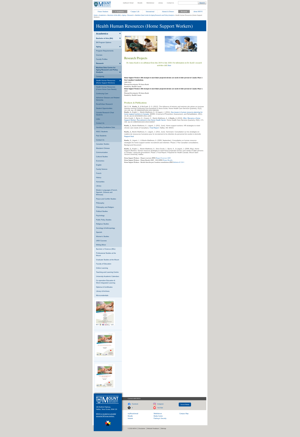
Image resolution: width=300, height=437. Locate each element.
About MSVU (198, 11)
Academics (120, 11)
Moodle (140, 3)
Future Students (103, 11)
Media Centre (158, 416)
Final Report (154, 128)
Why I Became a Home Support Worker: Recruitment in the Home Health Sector (162, 119)
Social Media (184, 404)
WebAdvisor (150, 3)
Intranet (130, 418)
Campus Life (135, 11)
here (169, 65)
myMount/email (133, 413)
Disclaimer (141, 428)
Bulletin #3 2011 (178, 162)
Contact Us (170, 3)
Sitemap (163, 428)
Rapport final (129, 136)
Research (184, 11)
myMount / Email (128, 3)
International (150, 11)
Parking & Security (160, 418)
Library (160, 3)
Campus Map (183, 413)
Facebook (135, 404)
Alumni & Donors (168, 11)
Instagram (160, 404)
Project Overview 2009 (163, 158)
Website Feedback (153, 428)
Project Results (167, 160)
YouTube (160, 408)
